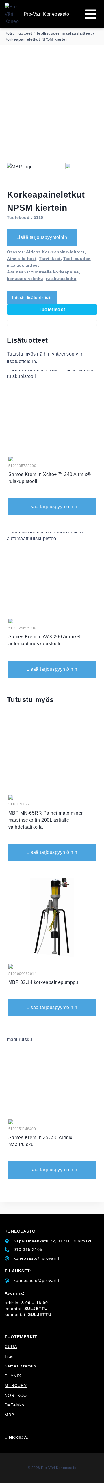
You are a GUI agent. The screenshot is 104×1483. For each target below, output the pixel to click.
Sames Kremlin (20, 1366)
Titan (10, 1356)
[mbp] (10, 797)
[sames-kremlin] (10, 459)
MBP (9, 1414)
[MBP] (36, 175)
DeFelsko (14, 1405)
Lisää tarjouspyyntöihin (41, 237)
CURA (11, 1346)
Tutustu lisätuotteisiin (32, 297)
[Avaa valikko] (90, 14)
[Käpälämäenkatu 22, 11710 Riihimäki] (48, 1241)
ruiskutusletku (61, 278)
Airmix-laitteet (21, 258)
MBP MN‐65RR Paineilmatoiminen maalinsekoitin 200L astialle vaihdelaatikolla (46, 820)
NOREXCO (16, 1395)
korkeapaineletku (25, 278)
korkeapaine (66, 272)
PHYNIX (13, 1376)
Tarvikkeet (50, 258)
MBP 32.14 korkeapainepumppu (43, 982)
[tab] (52, 309)
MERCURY (16, 1385)
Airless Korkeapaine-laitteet (55, 252)
